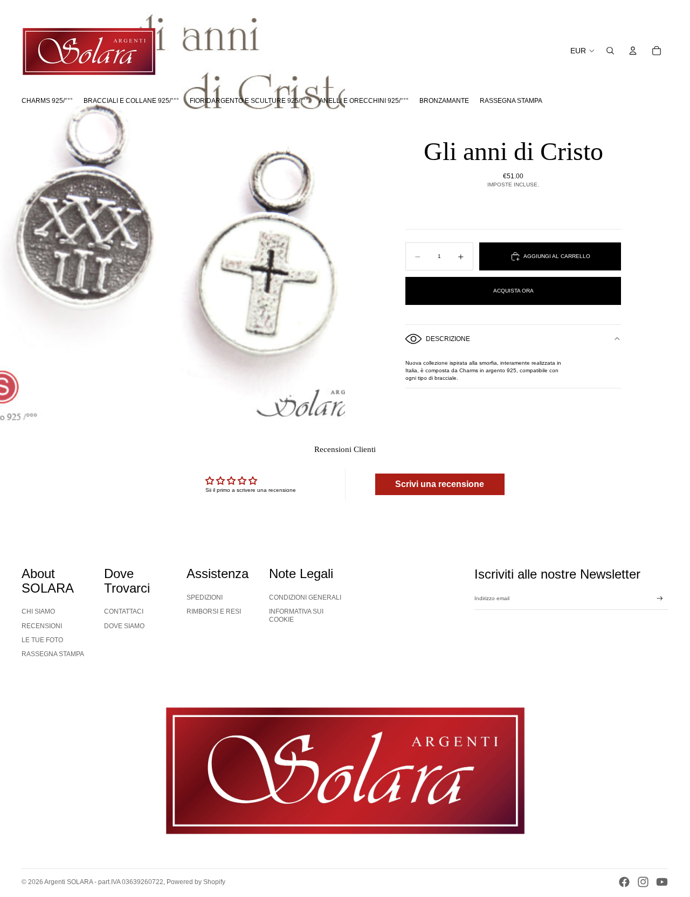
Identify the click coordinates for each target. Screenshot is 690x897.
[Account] (633, 50)
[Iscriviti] (659, 598)
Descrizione (448, 339)
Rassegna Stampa (53, 654)
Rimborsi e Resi (214, 611)
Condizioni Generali (305, 597)
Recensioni (42, 626)
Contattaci (123, 611)
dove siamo (124, 626)
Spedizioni (205, 597)
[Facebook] (624, 881)
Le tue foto (42, 640)
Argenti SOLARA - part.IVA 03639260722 (103, 882)
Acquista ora (513, 291)
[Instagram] (643, 881)
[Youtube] (662, 881)
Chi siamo (38, 611)
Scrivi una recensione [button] (439, 484)
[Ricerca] (610, 50)
